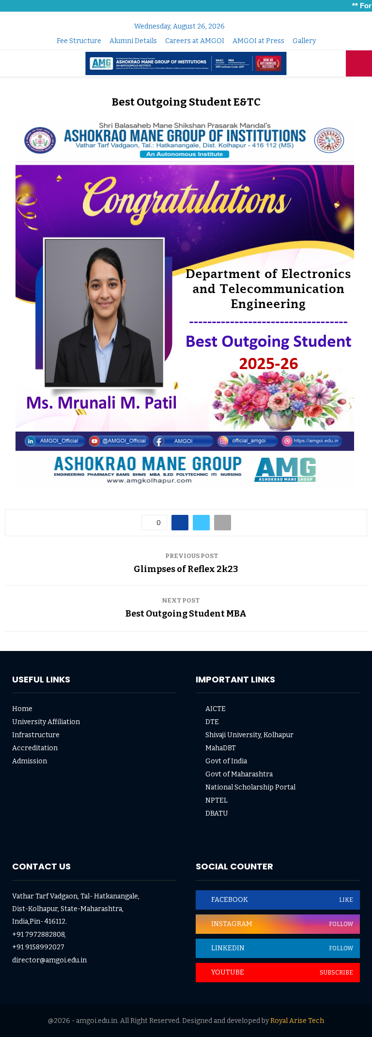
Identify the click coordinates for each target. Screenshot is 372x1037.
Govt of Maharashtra (239, 774)
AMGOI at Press (258, 41)
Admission (29, 761)
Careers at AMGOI (194, 41)
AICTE (215, 709)
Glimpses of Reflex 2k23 (186, 569)
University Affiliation (46, 722)
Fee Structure (79, 41)
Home (22, 709)
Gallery (304, 41)
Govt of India (226, 761)
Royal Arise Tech (297, 1021)
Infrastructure (36, 735)
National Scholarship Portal (250, 787)
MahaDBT (220, 748)
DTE (212, 722)
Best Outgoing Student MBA (186, 613)
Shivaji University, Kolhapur (249, 735)
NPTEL (216, 800)
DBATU (216, 813)
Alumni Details (133, 41)
